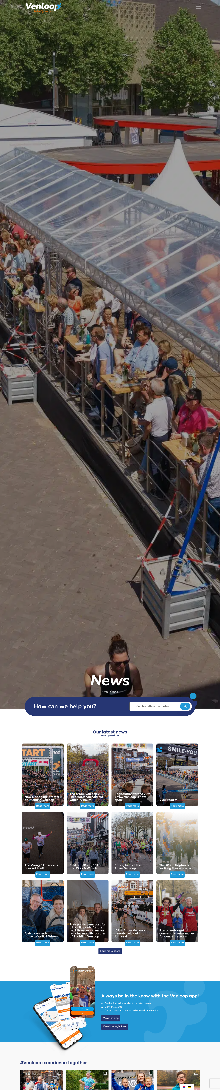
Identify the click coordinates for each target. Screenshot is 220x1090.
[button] (42, 806)
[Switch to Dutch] (184, 1087)
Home (105, 691)
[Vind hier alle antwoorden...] (160, 706)
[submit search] (185, 706)
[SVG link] (198, 8)
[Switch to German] (190, 1087)
